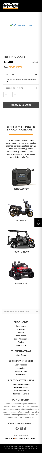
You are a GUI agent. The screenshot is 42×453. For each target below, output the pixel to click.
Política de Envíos (21, 387)
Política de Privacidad (21, 391)
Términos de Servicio (21, 394)
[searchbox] (21, 311)
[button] (5, 94)
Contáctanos (21, 374)
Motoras (21, 333)
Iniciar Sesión (21, 355)
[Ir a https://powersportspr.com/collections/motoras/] (21, 209)
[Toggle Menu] (37, 7)
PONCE (27, 438)
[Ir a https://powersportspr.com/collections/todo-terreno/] (21, 240)
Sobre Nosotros (21, 365)
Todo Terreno (21, 336)
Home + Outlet (21, 345)
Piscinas (21, 342)
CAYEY (34, 438)
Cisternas (21, 329)
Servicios (21, 368)
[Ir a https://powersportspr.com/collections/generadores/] (21, 177)
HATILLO (19, 438)
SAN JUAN (9, 438)
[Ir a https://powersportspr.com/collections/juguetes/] (21, 272)
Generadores (21, 326)
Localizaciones (21, 371)
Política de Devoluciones (21, 384)
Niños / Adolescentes (21, 339)
